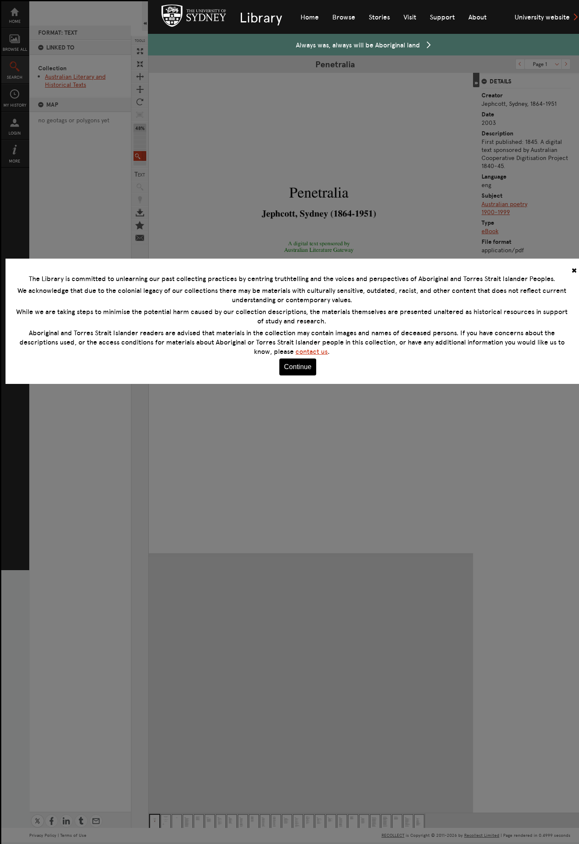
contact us (311, 351)
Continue (298, 366)
